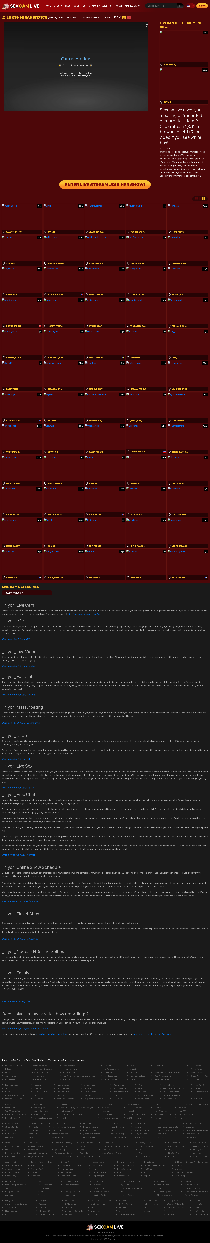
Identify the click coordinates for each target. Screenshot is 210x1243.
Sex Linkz (84, 1153)
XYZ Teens (161, 1181)
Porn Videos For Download (63, 1127)
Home (48, 5)
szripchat (9, 1195)
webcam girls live (151, 1204)
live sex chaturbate (162, 1114)
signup (202, 6)
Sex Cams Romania (199, 1072)
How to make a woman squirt (133, 1188)
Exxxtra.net (10, 1107)
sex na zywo (39, 1107)
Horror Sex (33, 1130)
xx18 (146, 1214)
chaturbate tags (98, 1204)
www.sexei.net (86, 1143)
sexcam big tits (199, 1143)
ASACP (105, 1232)
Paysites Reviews (134, 1107)
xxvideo (34, 1172)
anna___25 (33, 1134)
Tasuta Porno (196, 1069)
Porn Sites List (160, 1111)
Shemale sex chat (164, 1195)
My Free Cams (132, 5)
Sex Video (69, 1200)
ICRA (111, 1232)
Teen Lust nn (162, 1188)
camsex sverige (71, 1181)
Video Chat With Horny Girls (196, 1191)
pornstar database (35, 1146)
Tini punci (9, 1088)
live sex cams (133, 1104)
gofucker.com (11, 1079)
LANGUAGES (10, 1134)
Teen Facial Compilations (173, 1088)
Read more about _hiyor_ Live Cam (84, 614)
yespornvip (39, 1098)
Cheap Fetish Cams (39, 1165)
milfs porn (198, 1095)
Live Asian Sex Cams (48, 1214)
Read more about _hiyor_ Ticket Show (20, 939)
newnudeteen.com (163, 1079)
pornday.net (33, 1149)
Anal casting (10, 1130)
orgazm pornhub (87, 1156)
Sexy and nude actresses (197, 1130)
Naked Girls (173, 1156)
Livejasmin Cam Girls (74, 1211)
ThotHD (157, 1107)
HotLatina (195, 1079)
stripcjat (8, 1143)
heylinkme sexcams (125, 1162)
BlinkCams (33, 1137)
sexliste (67, 1188)
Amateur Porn (163, 1185)
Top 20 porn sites (12, 1111)
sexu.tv (141, 1088)
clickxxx (63, 1104)
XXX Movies (191, 1137)
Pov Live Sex (66, 1172)
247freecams (106, 1114)
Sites (57, 5)
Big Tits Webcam (121, 1088)
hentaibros (149, 1162)
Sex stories (139, 1137)
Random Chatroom (13, 1172)
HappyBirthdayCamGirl (14, 1095)
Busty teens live (12, 1191)
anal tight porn (41, 1088)
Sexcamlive (171, 110)
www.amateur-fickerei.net (72, 1165)
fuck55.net (171, 1214)
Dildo (16, 759)
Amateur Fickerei (12, 1169)
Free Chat (18, 854)
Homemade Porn (170, 1098)
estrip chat (35, 1176)
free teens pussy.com (110, 1118)
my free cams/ (66, 1111)
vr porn (147, 1176)
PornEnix (182, 1107)
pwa (39, 1181)
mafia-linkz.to (61, 1146)
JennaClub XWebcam (43, 1111)
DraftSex (97, 1185)
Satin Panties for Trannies (71, 1114)
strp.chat (197, 1207)
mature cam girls (70, 1069)
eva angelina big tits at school (18, 1204)
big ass (147, 1172)
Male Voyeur (10, 1137)
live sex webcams (12, 1085)
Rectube (185, 151)
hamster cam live (12, 1153)
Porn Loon (121, 1172)
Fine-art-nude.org (63, 1156)
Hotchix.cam (144, 1149)
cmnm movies (140, 1123)
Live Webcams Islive (13, 1098)
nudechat (142, 1092)
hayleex (60, 1095)
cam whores (10, 1076)
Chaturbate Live (97, 5)
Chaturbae (115, 1123)
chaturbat (162, 1134)
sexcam (105, 1156)
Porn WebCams (136, 1072)
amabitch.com (136, 1069)
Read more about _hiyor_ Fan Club (18, 694)
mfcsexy (8, 1214)
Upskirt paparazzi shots (168, 1127)
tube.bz (147, 1211)
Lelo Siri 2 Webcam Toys (41, 1162)
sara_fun (9, 1200)
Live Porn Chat (41, 1092)
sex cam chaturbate (13, 1065)
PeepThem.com (117, 1127)
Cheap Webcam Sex (199, 1076)
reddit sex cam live (113, 1076)
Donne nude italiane (171, 1095)
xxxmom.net (10, 1162)
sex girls (42, 1200)
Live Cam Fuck (99, 1188)
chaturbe (108, 1072)
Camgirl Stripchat (145, 1095)
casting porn (172, 1200)
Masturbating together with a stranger (76, 1107)
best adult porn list (192, 1188)
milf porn (171, 1211)
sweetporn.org (117, 1134)
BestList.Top (180, 1176)
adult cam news (201, 1092)
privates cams (69, 1065)
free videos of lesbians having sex (193, 1104)
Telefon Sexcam (191, 1185)
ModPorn (134, 1079)
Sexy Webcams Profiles (112, 1153)
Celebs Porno (67, 1162)
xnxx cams (38, 1104)
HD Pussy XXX (45, 1211)
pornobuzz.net (111, 1079)
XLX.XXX (68, 1214)
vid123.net (118, 1095)
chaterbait (105, 1111)
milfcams (69, 1207)
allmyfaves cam (141, 1134)
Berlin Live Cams (39, 1079)
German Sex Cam (38, 1169)
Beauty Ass (159, 1104)
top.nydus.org (38, 1076)
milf (176, 175)
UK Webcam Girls (112, 1069)
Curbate (194, 151)
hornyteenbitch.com (175, 1207)
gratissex (188, 1181)
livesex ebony (70, 1195)
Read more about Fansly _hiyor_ (17, 1001)
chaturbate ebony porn (37, 1153)
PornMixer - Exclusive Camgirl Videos (79, 1076)
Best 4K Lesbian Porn (164, 1076)
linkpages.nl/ (10, 1069)
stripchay (96, 1169)
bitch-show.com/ (12, 1118)
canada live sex (200, 1200)
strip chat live (149, 1207)
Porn (132, 1065)
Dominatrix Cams (90, 1127)
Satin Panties (39, 1114)
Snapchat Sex (63, 1088)
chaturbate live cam (65, 1098)
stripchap (64, 1118)
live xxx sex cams (45, 1195)
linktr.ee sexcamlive (171, 1092)
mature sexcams (64, 1085)
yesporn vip (60, 1149)
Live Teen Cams (120, 1098)
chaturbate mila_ (182, 1165)
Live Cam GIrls (199, 1211)
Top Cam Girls (63, 1092)
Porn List (67, 1079)
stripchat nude (11, 1127)
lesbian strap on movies (15, 1185)
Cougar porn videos (176, 1146)
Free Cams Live (192, 1134)
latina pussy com (164, 1191)
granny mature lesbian (93, 1134)
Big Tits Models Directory (149, 1146)
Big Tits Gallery (125, 1204)
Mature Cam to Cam (192, 1195)
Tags (68, 5)
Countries (79, 5)
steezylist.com (199, 1149)
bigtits (197, 172)
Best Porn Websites (40, 1072)
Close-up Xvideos (13, 1123)
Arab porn (9, 1104)
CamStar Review (100, 1195)
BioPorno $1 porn (142, 1130)
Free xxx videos (108, 1104)
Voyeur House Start (13, 1165)
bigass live (125, 1185)
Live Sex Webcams (199, 1065)
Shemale (143, 1153)
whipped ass (89, 1085)
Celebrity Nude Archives (15, 1114)
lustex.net (39, 1085)
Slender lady (10, 1176)
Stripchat (116, 5)
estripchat (123, 1200)
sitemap (8, 1149)
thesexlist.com (58, 1123)
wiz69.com (149, 1169)
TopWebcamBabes (127, 1214)
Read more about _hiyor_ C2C (16, 639)
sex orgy (197, 1153)
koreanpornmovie (101, 1191)
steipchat (87, 1123)
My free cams (165, 1034)
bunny (8, 1092)
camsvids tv (32, 1143)
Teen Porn (159, 1065)
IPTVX (140, 1085)
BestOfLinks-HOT (121, 1092)
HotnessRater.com (129, 1195)
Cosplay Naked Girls (72, 1191)
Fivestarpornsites (39, 1065)
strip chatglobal (99, 1176)
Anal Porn (39, 1095)
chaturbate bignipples (136, 1114)
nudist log (43, 1207)
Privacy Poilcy (144, 1143)
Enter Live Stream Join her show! (105, 184)
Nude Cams (10, 1156)
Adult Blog (198, 1088)
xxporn (138, 1127)
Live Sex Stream (175, 1153)
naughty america (200, 1214)
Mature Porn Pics (200, 1146)
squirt (160, 1123)
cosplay (165, 175)
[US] (190, 5)
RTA (98, 1232)
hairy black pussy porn (93, 1098)
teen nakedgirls (12, 1146)
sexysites (123, 1207)
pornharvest (143, 1098)
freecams (105, 1107)
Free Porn (106, 1149)
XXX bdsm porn (134, 1118)
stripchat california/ (63, 1143)
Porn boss (42, 1191)
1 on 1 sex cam (44, 1188)
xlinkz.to (158, 1069)
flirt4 (123, 1191)
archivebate (165, 151)
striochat (190, 1127)
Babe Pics (84, 1149)
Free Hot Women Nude (130, 1181)
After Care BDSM (200, 1156)
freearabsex (168, 1085)
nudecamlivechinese (43, 1118)
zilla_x (170, 1149)
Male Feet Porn (11, 1211)
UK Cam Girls (110, 1065)
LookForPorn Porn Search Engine (116, 1146)
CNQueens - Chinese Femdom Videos (191, 1162)
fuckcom (42, 1204)
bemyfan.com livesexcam (42, 1069)
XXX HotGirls (34, 1127)
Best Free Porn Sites (126, 1165)
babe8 (160, 1137)
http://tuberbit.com (36, 1156)
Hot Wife (87, 1088)
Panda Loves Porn (118, 1137)
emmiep (94, 1207)
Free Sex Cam (89, 1137)
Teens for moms (70, 1072)
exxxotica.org (98, 1162)
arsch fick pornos (71, 1185)
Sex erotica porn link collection (168, 1072)
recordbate (165, 148)
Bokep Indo (132, 1111)
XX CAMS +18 (10, 1207)
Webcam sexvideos (63, 1153)
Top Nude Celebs (137, 1076)
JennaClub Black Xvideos (155, 1165)
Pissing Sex (198, 1204)
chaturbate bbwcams (184, 1172)
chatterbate (10, 1181)
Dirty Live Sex (119, 1085)
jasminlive (95, 1214)
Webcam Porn (123, 1176)
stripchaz (183, 1118)
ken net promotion (194, 1123)
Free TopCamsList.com (101, 1200)
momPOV (182, 1111)
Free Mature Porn (68, 1176)
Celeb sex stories (36, 1123)
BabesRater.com (124, 1169)
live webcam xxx (45, 1185)
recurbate (176, 151)
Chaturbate (139, 1034)
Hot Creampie (90, 1092)
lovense (188, 172)
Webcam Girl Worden (176, 1204)
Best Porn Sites (201, 1085)
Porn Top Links (89, 1130)
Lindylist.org (96, 1211)
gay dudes (88, 1095)
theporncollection (100, 1172)
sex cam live (107, 1143)
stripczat (9, 1072)
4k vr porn (158, 1118)
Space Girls (97, 1165)
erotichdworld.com (60, 1134)
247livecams (70, 1204)
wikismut (198, 1098)
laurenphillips (67, 1169)
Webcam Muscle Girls (167, 1130)
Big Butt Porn (99, 1181)
